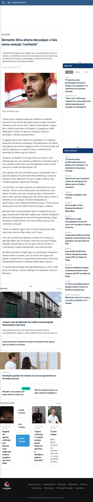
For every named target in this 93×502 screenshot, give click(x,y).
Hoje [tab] (69, 72)
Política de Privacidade (65, 488)
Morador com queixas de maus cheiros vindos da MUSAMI (13, 394)
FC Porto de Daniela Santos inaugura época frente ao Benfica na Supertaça (77, 287)
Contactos (83, 484)
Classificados (73, 484)
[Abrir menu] (3, 2)
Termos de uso (49, 488)
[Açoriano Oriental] (6, 490)
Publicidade (62, 484)
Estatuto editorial (49, 484)
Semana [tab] (78, 72)
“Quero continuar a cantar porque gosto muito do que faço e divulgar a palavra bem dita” (38, 445)
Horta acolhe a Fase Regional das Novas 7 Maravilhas (74, 208)
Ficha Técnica (36, 488)
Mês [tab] (86, 72)
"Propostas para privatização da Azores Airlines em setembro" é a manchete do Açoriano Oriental (76, 86)
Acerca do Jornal (34, 484)
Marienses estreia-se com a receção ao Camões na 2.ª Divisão (77, 300)
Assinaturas (79, 488)
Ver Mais (59, 289)
